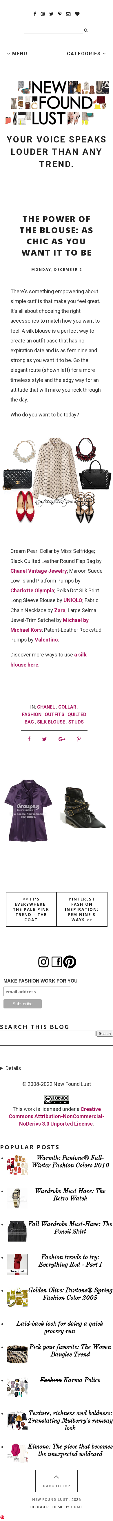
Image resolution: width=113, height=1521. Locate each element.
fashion (31, 714)
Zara (59, 610)
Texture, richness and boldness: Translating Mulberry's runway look (70, 1420)
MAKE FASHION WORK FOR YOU (40, 981)
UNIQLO (72, 600)
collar (67, 707)
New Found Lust (50, 1499)
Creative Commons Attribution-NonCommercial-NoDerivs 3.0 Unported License (56, 1116)
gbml (77, 1507)
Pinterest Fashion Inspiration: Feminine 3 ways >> (82, 909)
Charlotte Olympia (32, 590)
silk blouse (51, 722)
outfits (54, 714)
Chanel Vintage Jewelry (38, 571)
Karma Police (70, 1380)
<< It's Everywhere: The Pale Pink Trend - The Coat (31, 909)
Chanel (46, 707)
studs (76, 722)
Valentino (46, 640)
